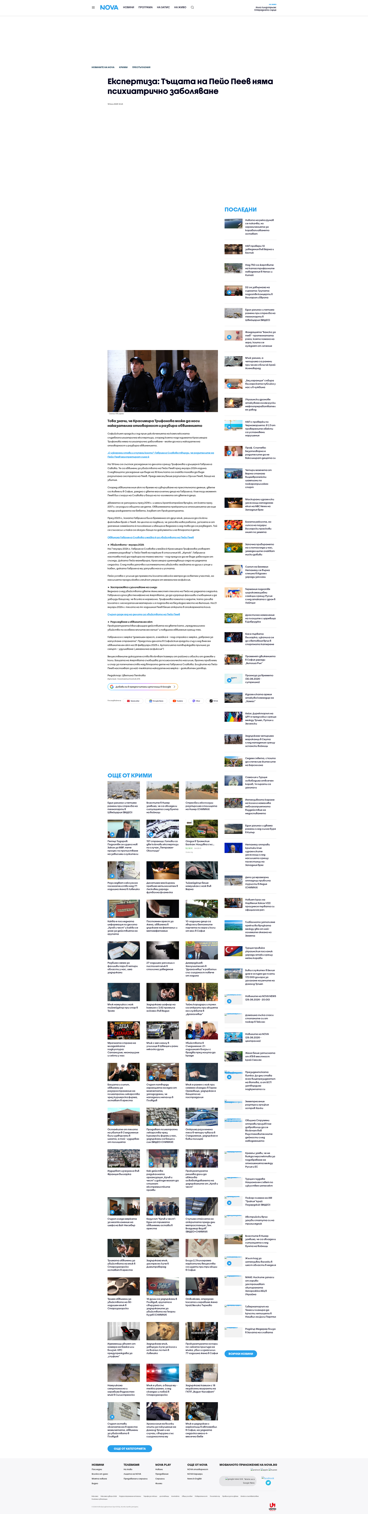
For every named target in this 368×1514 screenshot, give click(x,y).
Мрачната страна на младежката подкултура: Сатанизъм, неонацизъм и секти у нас (123, 1049)
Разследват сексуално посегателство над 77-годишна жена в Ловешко (124, 885)
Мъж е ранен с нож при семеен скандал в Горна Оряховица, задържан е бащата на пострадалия (201, 1090)
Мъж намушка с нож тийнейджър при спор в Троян (123, 1007)
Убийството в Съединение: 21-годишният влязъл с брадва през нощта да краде (200, 1049)
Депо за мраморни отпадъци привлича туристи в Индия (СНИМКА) (258, 882)
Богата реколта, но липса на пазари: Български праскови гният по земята (258, 526)
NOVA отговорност (197, 1469)
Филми (158, 1483)
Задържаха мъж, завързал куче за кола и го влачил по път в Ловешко (161, 1348)
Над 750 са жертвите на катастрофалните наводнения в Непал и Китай (260, 269)
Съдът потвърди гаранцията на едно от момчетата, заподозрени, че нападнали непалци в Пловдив (161, 1092)
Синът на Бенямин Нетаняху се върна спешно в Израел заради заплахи (257, 571)
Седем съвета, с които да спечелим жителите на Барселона (260, 761)
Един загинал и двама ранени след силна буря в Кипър (260, 829)
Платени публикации (99, 1499)
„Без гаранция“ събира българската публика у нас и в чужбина (260, 384)
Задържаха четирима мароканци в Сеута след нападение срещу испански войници (260, 740)
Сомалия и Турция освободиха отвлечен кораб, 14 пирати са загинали (259, 782)
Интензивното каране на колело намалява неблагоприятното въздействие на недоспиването (260, 806)
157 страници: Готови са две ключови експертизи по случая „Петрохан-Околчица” (162, 846)
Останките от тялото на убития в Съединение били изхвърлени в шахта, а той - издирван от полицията (123, 1135)
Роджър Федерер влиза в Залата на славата (260, 1330)
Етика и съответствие (250, 1496)
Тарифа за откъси (150, 1496)
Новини (128, 7)
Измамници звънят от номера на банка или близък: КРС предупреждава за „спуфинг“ (122, 1350)
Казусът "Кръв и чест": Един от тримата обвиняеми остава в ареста (161, 1223)
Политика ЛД (215, 1496)
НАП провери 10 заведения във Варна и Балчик (259, 249)
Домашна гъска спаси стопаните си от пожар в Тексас (259, 1018)
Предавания (161, 1474)
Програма (145, 7)
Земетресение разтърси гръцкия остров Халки (257, 1105)
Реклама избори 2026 (109, 1496)
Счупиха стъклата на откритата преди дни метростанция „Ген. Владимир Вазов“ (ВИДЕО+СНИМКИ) (200, 1225)
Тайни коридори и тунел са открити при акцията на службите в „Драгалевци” (202, 1009)
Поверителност (201, 1496)
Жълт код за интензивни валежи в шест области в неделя (260, 1261)
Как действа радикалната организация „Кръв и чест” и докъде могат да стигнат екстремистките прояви (162, 1180)
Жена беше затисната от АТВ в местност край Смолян (260, 1056)
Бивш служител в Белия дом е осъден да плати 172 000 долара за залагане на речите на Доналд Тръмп (260, 977)
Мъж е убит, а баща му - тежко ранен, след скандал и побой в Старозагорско (161, 1390)
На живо (180, 7)
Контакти (175, 1496)
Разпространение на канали (130, 1496)
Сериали (160, 1478)
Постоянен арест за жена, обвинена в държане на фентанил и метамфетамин (161, 926)
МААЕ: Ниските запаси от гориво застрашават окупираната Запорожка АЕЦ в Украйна (259, 1286)
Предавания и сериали (135, 1478)
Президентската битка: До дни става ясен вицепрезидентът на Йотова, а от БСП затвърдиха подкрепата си (260, 1080)
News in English (194, 1478)
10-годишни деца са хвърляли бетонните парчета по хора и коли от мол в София (200, 926)
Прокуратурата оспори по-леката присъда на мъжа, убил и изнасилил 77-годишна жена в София (202, 1348)
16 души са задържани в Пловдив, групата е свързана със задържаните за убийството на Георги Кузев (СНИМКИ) (161, 1306)
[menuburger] (93, 7)
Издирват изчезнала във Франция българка (123, 1172)
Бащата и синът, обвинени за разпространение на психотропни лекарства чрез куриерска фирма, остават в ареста (124, 1092)
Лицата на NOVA (132, 1474)
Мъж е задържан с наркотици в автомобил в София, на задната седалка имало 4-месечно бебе (201, 1430)
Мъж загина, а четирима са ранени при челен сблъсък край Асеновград (260, 362)
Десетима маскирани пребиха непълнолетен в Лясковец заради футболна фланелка (162, 887)
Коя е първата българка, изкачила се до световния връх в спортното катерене (259, 638)
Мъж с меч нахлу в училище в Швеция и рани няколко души (162, 1046)
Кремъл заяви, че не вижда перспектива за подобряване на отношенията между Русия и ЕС (260, 1160)
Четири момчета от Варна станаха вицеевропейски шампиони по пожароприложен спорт (258, 478)
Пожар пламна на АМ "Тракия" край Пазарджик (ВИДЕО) (258, 1201)
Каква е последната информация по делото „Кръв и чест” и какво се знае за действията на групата (123, 927)
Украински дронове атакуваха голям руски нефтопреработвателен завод (260, 404)
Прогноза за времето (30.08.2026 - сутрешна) (259, 679)
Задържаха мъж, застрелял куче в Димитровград (157, 1263)
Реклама (95, 1496)
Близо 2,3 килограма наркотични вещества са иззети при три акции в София (201, 1265)
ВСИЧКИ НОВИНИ (241, 1353)
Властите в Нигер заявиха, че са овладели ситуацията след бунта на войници (162, 807)
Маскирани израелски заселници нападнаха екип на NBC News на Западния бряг (259, 504)
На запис (163, 7)
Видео (95, 1483)
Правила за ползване (230, 1496)
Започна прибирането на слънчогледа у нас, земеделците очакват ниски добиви (260, 549)
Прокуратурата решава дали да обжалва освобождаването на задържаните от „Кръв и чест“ (202, 1178)
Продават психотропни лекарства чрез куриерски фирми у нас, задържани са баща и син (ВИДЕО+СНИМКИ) (162, 1135)
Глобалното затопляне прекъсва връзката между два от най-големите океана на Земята (260, 929)
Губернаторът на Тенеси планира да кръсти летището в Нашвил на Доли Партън (260, 1311)
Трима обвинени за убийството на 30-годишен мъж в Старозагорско (120, 1303)
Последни (97, 1469)
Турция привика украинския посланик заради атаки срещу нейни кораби (259, 952)
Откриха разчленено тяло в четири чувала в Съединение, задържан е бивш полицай (202, 1134)
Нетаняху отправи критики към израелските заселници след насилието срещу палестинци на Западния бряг (257, 854)
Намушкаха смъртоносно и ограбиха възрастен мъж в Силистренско (121, 1390)
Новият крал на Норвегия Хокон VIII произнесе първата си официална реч (259, 904)
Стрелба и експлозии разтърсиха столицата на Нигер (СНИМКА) (201, 805)
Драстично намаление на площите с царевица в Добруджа (260, 618)
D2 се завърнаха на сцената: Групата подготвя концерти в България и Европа (259, 292)
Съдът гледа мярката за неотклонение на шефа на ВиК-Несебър (122, 1221)
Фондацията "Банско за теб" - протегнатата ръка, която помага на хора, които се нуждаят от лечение (260, 339)
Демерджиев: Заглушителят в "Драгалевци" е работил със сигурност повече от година (201, 969)
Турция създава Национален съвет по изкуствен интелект (259, 1182)
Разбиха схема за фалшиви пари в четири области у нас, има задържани (123, 967)
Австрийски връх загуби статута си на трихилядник (259, 1220)
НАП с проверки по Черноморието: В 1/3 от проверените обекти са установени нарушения (260, 428)
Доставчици (164, 1496)
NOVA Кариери (195, 1474)
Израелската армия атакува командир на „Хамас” (259, 698)
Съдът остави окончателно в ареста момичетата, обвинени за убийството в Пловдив (123, 1430)
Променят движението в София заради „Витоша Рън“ (260, 659)
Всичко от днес (100, 1474)
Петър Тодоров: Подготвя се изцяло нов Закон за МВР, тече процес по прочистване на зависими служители (123, 847)
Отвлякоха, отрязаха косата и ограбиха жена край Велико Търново (201, 1302)
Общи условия (187, 1496)
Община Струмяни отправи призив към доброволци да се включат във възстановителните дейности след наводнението (259, 1130)
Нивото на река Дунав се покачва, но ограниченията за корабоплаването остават (259, 227)
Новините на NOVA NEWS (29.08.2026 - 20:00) (260, 998)
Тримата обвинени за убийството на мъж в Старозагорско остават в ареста (121, 1265)
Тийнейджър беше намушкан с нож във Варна (198, 885)
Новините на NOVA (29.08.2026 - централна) (257, 1037)
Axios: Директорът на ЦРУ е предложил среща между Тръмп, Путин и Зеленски (260, 718)
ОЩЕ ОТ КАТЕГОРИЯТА (130, 1448)
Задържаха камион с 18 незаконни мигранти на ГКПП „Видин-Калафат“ (201, 1388)
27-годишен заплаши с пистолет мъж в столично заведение (160, 965)
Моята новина (99, 1478)
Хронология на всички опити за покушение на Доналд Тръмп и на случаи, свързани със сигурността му (161, 1430)
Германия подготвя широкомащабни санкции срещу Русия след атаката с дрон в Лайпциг (260, 596)
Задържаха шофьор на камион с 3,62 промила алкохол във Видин (161, 1007)
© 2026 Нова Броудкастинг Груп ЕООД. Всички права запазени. (115, 1507)
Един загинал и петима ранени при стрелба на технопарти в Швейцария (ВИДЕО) (123, 807)
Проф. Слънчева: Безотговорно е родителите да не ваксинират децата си (260, 452)
